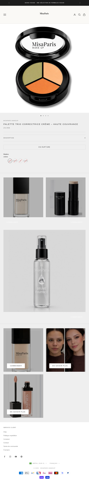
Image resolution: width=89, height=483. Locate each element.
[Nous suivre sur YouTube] (16, 457)
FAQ (5, 432)
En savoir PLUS (18, 412)
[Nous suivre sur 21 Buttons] (21, 457)
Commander (76, 222)
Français (53, 463)
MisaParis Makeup (10, 120)
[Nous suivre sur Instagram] (10, 457)
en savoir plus (60, 366)
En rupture (44, 147)
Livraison (6, 439)
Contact (6, 443)
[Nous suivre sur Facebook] (4, 457)
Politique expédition (10, 435)
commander (12, 222)
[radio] (10, 161)
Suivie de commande (10, 446)
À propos (6, 450)
